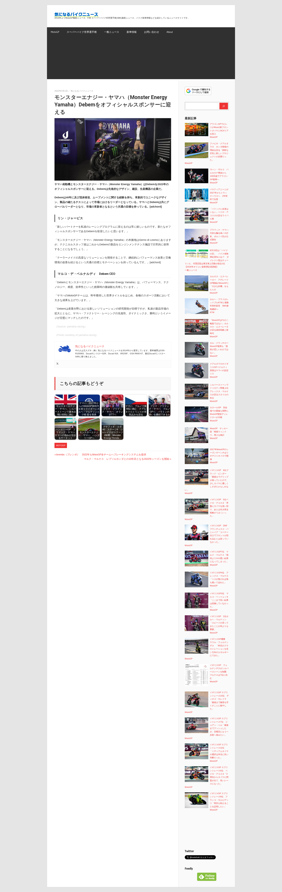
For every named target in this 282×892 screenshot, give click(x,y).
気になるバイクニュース (82, 91)
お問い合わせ (151, 31)
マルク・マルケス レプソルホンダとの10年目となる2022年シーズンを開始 (126, 459)
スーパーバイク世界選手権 (82, 31)
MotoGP (55, 31)
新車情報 (132, 31)
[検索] (223, 106)
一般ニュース (111, 31)
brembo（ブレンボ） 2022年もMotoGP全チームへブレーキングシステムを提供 (101, 454)
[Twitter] (57, 363)
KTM (212, 312)
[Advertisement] (141, 58)
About (170, 31)
